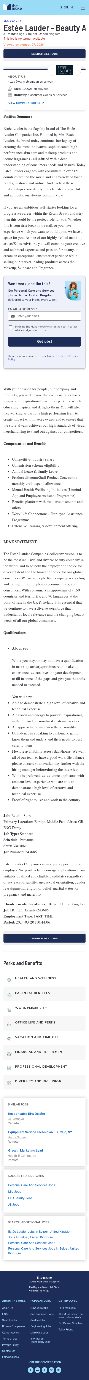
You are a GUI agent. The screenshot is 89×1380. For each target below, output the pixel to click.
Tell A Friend (66, 1329)
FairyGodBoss (10, 1357)
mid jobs (14, 1191)
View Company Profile (24, 103)
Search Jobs (9, 1320)
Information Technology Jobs (40, 1340)
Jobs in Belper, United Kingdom (30, 1237)
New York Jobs (39, 1307)
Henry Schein (17, 1137)
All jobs (13, 1204)
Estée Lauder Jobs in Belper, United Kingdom (40, 1231)
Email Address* (22, 309)
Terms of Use (9, 1338)
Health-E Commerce (22, 1155)
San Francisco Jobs (42, 1314)
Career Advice (10, 1332)
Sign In (66, 8)
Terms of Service (56, 356)
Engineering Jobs (40, 1326)
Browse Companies (13, 1326)
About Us (7, 1307)
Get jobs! (44, 341)
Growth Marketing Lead (25, 1150)
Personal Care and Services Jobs (31, 1243)
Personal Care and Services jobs (31, 1185)
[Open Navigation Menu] (82, 7)
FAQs (5, 1314)
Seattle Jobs (37, 1320)
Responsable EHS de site (26, 1113)
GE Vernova (16, 1119)
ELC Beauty (12, 20)
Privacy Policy (10, 1344)
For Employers (67, 1307)
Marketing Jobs (39, 1332)
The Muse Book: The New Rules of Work (71, 1315)
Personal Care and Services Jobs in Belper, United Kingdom (43, 1251)
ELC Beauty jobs (20, 1198)
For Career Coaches (71, 1323)
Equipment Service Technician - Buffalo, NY (40, 1132)
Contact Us (8, 1351)
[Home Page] (15, 8)
